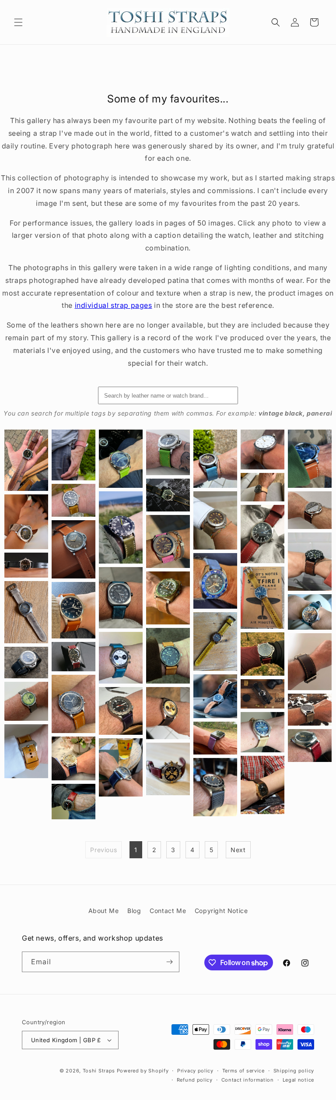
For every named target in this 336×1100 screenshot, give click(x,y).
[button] (18, 22)
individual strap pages (113, 305)
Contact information (247, 1080)
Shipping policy (294, 1071)
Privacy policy (195, 1071)
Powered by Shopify (143, 1071)
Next (238, 849)
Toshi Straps (99, 1071)
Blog (134, 910)
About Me (103, 910)
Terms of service (243, 1071)
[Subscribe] (169, 962)
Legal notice (298, 1080)
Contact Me (168, 910)
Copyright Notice (221, 910)
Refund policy (195, 1080)
